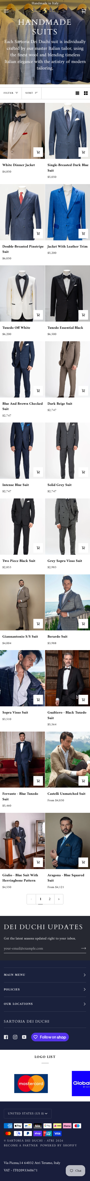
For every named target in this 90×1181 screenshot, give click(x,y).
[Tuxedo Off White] (22, 293)
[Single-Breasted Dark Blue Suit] (67, 131)
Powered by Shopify (58, 1145)
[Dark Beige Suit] (67, 369)
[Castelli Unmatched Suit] (67, 760)
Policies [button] (12, 989)
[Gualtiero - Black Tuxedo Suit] (67, 678)
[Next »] (59, 899)
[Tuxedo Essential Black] (67, 293)
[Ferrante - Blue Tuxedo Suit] (22, 760)
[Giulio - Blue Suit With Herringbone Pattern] (22, 841)
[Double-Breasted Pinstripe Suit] (22, 212)
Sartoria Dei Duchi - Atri (30, 1141)
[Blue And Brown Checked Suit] (22, 369)
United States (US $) (26, 1113)
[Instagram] (15, 1037)
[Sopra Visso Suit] (22, 678)
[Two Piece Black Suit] (22, 526)
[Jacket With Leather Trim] (67, 212)
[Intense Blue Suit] (22, 451)
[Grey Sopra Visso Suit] (67, 526)
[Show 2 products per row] (86, 93)
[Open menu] (11, 11)
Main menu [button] (14, 975)
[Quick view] (38, 623)
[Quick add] (38, 391)
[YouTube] (24, 1037)
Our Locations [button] (18, 1004)
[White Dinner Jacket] (22, 131)
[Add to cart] (38, 152)
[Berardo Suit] (67, 602)
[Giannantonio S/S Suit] (22, 602)
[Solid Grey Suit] (67, 451)
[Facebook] (6, 1037)
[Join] (79, 948)
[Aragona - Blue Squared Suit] (67, 841)
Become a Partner (21, 1145)
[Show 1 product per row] (77, 93)
